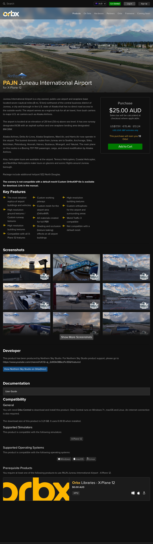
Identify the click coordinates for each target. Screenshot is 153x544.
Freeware (129, 13)
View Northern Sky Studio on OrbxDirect (25, 369)
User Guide (11, 391)
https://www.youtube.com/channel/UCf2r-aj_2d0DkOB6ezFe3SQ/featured (42, 362)
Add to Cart (125, 146)
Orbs (120, 13)
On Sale (87, 13)
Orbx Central (24, 409)
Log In (129, 4)
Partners (111, 13)
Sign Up (144, 4)
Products (76, 13)
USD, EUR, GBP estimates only (125, 130)
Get (115, 4)
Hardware (99, 13)
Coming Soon (143, 13)
